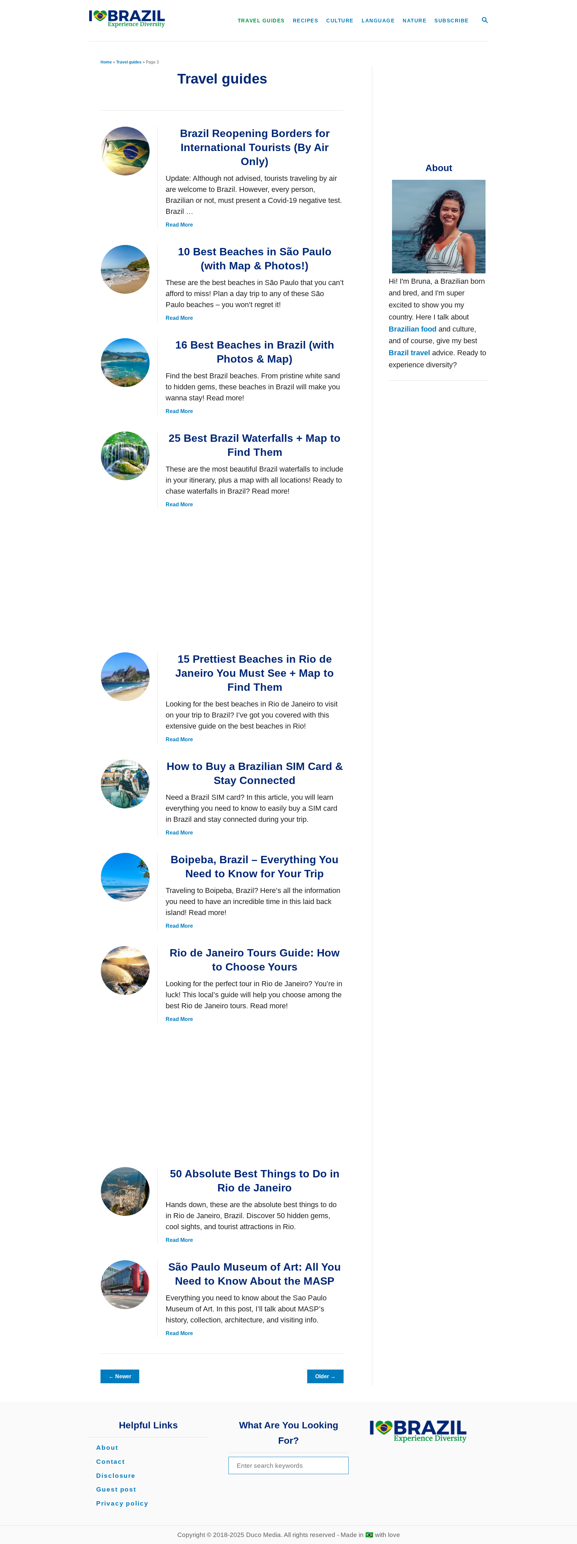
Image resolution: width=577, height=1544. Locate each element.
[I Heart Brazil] (149, 20)
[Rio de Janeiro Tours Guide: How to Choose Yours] (125, 970)
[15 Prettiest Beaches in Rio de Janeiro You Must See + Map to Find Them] (125, 676)
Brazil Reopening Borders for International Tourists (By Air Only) (255, 147)
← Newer (120, 1376)
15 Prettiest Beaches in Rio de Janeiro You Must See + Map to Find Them (254, 673)
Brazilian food (412, 329)
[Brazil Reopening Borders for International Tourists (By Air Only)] (125, 151)
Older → (325, 1376)
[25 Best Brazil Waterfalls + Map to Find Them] (125, 455)
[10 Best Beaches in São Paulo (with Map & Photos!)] (125, 269)
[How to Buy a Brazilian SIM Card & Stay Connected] (125, 784)
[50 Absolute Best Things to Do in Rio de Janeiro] (125, 1191)
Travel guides (129, 62)
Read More (179, 225)
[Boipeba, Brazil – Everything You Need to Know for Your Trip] (125, 877)
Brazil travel (409, 353)
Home (106, 62)
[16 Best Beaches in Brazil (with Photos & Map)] (125, 362)
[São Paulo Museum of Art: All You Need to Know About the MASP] (125, 1284)
